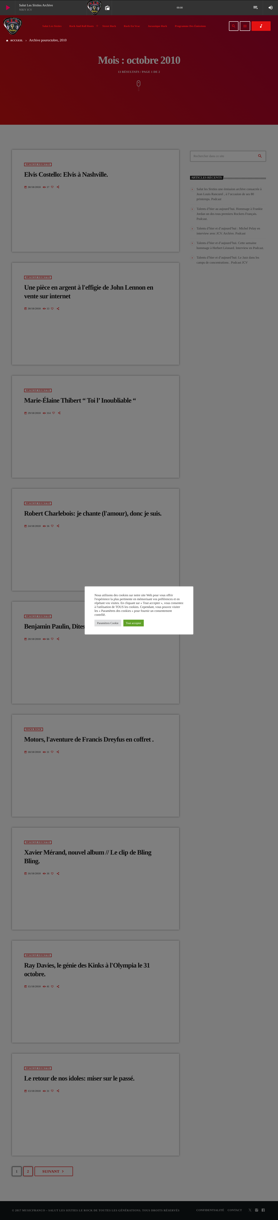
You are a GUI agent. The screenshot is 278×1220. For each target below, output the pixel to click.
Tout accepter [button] (133, 623)
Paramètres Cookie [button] (108, 623)
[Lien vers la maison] (12, 26)
